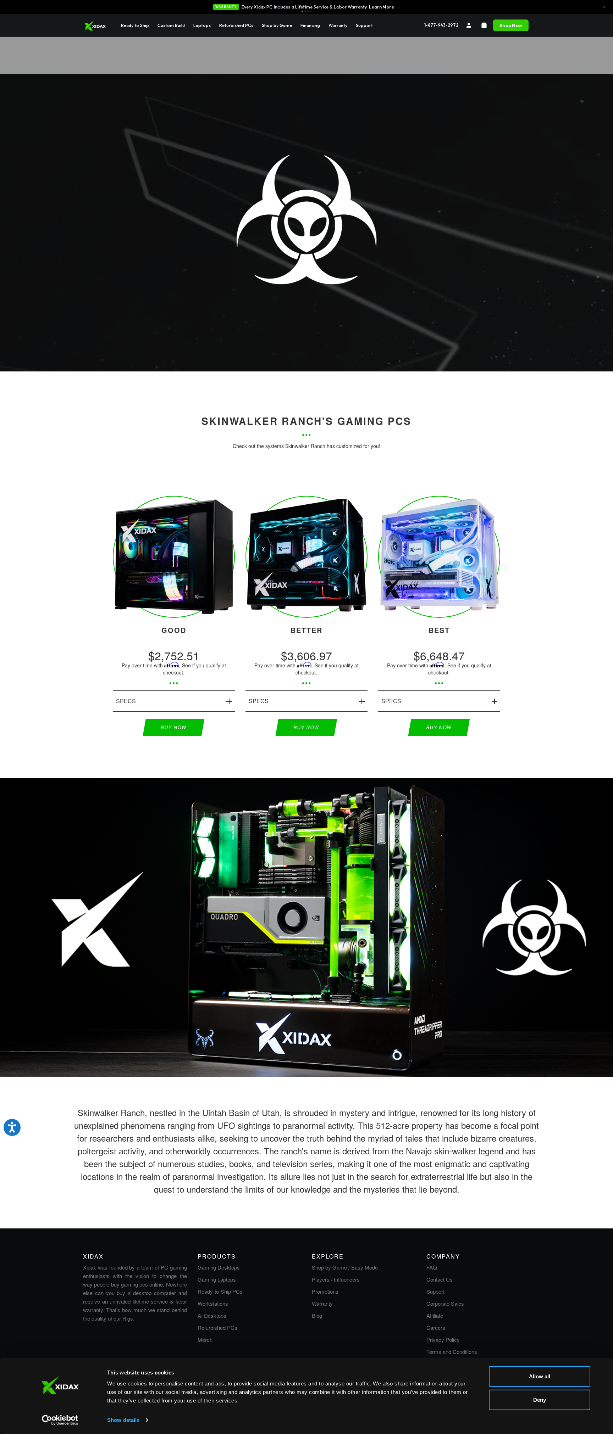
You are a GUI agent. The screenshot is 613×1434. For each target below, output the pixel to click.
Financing (310, 25)
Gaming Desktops (219, 1267)
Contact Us (439, 1279)
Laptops (202, 25)
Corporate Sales (445, 1303)
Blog (317, 1315)
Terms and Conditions (451, 1351)
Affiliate (434, 1315)
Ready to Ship (135, 25)
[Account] (469, 25)
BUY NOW (174, 727)
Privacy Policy (443, 1339)
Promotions (325, 1291)
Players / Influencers (336, 1279)
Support (364, 25)
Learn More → (384, 7)
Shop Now (510, 25)
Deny (539, 1399)
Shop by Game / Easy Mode (345, 1267)
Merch (205, 1339)
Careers (435, 1327)
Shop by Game (277, 25)
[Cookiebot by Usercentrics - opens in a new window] (60, 1420)
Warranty (337, 25)
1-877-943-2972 (441, 25)
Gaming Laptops (217, 1279)
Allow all (539, 1376)
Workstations (213, 1303)
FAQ (431, 1267)
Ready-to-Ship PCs (220, 1291)
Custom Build (171, 25)
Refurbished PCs (236, 25)
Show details (123, 1420)
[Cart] (484, 25)
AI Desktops (212, 1315)
